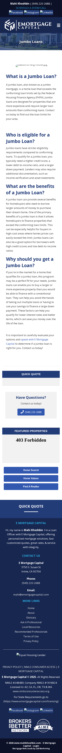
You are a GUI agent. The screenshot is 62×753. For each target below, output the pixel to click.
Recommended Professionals (31, 631)
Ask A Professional (31, 622)
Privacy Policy (31, 641)
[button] (16, 12)
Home (31, 608)
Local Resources (31, 627)
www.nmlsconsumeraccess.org (31, 691)
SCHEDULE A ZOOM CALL (31, 8)
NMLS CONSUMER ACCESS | (41, 667)
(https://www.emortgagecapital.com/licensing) (31, 701)
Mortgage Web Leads (22, 748)
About (31, 613)
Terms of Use (31, 636)
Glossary (31, 617)
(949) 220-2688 (41, 3)
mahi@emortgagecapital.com (31, 594)
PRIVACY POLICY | (13, 667)
